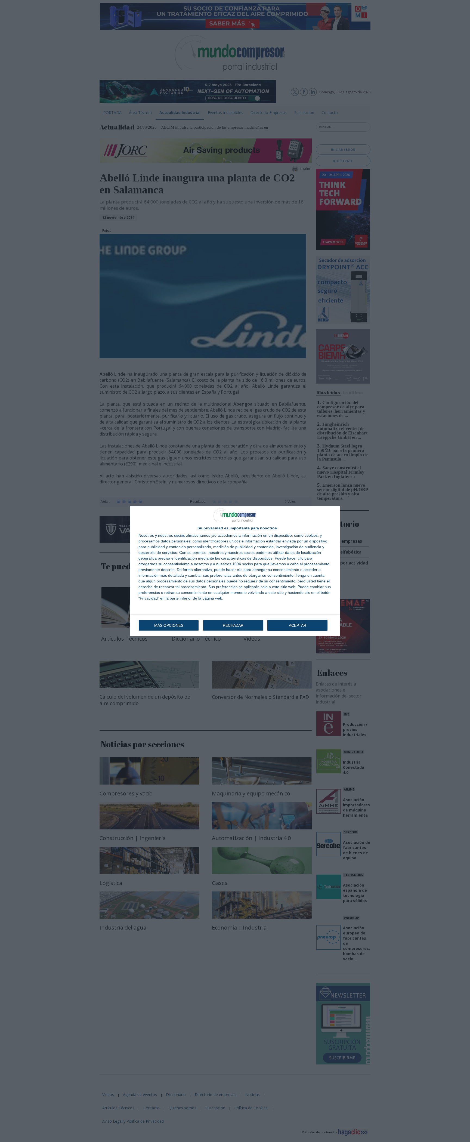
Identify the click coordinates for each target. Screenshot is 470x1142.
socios (179, 535)
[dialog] (235, 571)
